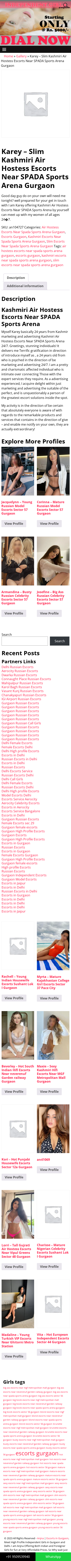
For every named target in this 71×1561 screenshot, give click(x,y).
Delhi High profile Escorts (20, 751)
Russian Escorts (13, 767)
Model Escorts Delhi (16, 795)
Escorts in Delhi (13, 755)
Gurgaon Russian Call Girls (21, 723)
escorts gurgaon (28, 255)
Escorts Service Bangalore (21, 811)
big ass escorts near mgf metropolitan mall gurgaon (29, 1387)
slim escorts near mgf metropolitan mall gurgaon (28, 1495)
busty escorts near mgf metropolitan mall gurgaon (38, 1439)
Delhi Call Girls (12, 779)
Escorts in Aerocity (15, 807)
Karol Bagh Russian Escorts (22, 687)
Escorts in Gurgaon (16, 843)
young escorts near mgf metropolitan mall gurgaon (29, 1519)
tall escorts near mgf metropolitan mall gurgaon (27, 1507)
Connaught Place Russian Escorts (26, 679)
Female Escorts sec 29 (18, 823)
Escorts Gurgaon (13, 237)
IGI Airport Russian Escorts (21, 699)
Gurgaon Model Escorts (19, 879)
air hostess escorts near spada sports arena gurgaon (33, 251)
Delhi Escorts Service (17, 771)
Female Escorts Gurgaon (20, 855)
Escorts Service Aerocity (19, 799)
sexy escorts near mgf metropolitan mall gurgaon (28, 1483)
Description (16, 278)
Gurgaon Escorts (14, 835)
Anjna (40, 1538)
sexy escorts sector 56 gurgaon (48, 1491)
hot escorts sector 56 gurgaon (41, 1467)
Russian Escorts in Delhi (19, 759)
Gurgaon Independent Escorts (24, 875)
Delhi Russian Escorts (18, 667)
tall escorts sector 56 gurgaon (48, 1515)
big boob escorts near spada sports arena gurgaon (39, 1407)
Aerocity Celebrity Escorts (21, 803)
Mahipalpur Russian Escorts (22, 683)
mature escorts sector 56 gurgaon (50, 1479)
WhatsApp (53, 1557)
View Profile (14, 523)
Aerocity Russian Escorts (20, 671)
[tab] (16, 278)
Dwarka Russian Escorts (19, 675)
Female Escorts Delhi (17, 747)
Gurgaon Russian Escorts (20, 703)
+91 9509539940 (18, 1557)
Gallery (21, 56)
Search (7, 634)
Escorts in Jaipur (14, 883)
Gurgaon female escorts (19, 827)
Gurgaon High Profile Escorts (23, 831)
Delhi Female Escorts (17, 743)
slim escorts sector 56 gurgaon (48, 1503)
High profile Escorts (16, 867)
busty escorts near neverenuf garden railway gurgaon (31, 1444)
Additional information (25, 286)
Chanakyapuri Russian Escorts (24, 695)
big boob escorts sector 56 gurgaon (21, 1412)
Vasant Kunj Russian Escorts (23, 691)
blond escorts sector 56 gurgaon (35, 1424)
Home (8, 56)
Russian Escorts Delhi (18, 775)
